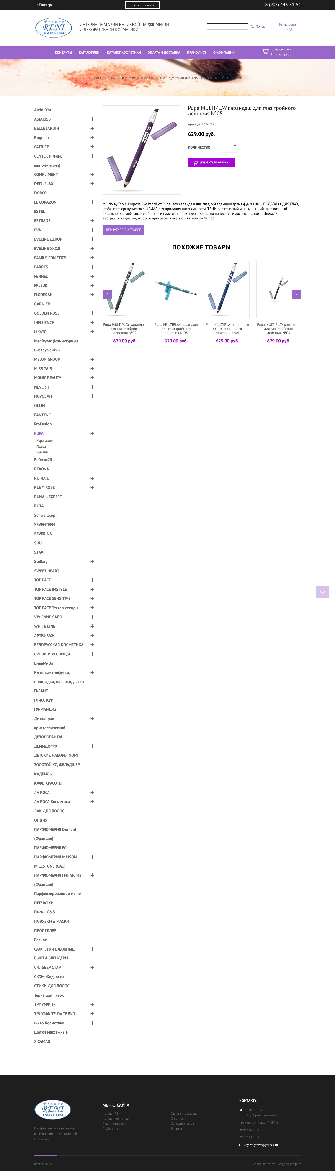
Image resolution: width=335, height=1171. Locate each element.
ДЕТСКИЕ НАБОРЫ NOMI (56, 755)
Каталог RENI (112, 1113)
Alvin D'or (42, 109)
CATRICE (41, 146)
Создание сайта (264, 1164)
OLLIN (39, 405)
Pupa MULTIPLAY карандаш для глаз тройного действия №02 (125, 328)
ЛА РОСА (42, 792)
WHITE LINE (44, 626)
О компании (179, 1119)
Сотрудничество (182, 1124)
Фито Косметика (49, 1023)
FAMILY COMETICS (50, 257)
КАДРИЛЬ (43, 774)
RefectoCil (43, 459)
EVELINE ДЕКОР (48, 239)
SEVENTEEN (44, 524)
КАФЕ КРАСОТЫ (48, 783)
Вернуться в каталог (123, 230)
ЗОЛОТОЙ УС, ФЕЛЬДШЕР (57, 764)
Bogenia (41, 137)
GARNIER (42, 303)
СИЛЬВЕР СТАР (47, 967)
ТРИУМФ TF (45, 1004)
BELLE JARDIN (46, 128)
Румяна (42, 452)
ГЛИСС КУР (43, 700)
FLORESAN (43, 294)
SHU (38, 543)
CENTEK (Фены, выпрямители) (48, 160)
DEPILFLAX (43, 183)
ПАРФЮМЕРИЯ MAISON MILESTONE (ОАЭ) (55, 861)
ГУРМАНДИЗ (45, 709)
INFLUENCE (44, 322)
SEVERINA (43, 533)
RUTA (39, 505)
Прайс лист (110, 1129)
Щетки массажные (51, 1032)
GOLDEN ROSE (46, 313)
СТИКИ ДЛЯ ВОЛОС (52, 985)
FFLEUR (40, 285)
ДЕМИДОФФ (45, 746)
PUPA (133, 78)
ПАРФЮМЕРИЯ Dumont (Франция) (55, 834)
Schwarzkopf (45, 515)
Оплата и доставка (184, 1113)
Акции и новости (115, 1124)
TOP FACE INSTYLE (50, 589)
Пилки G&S (44, 912)
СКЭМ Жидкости (49, 976)
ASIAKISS (42, 119)
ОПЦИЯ (40, 820)
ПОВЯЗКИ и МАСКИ (51, 921)
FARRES (41, 266)
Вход (288, 29)
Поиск (260, 26)
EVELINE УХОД (47, 248)
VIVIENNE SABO (48, 616)
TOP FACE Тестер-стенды (56, 607)
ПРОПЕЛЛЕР (45, 930)
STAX (38, 552)
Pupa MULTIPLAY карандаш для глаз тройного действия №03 (176, 328)
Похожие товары (201, 247)
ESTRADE (42, 220)
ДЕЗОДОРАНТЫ (48, 736)
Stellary (41, 561)
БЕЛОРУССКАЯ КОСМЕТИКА (59, 644)
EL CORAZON (45, 202)
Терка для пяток (49, 995)
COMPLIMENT (46, 174)
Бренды (176, 1129)
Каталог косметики (116, 1119)
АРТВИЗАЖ (44, 635)
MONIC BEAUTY (47, 377)
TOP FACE (42, 580)
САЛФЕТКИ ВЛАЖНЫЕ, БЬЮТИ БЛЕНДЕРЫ (54, 953)
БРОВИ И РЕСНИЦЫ (52, 654)
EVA (37, 230)
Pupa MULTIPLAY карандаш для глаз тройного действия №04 (227, 328)
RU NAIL (41, 478)
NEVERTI (41, 387)
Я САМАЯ (42, 1041)
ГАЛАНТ (41, 690)
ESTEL (39, 211)
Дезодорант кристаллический (49, 723)
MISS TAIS (43, 368)
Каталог (117, 78)
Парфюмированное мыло (57, 893)
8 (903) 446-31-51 (283, 5)
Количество (199, 147)
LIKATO (40, 331)
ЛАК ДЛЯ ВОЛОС (49, 810)
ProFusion (43, 424)
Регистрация (288, 24)
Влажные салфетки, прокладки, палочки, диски (59, 677)
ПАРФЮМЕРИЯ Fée (51, 847)
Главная (100, 78)
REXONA (41, 469)
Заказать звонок (142, 5)
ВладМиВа (43, 663)
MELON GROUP (47, 359)
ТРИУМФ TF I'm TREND (54, 1013)
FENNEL (41, 276)
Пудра (41, 446)
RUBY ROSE (44, 487)
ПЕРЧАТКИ (44, 902)
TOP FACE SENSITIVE (52, 598)
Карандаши (44, 440)
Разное (40, 939)
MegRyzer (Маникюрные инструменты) (56, 345)
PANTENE (42, 414)
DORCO (40, 192)
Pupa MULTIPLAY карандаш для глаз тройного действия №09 (278, 328)
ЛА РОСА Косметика (52, 801)
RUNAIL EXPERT (48, 496)
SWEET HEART (46, 570)
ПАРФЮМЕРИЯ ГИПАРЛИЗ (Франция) (57, 880)
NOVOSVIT (43, 396)
